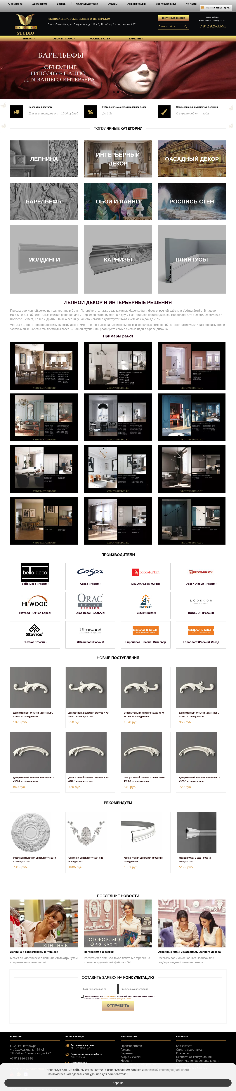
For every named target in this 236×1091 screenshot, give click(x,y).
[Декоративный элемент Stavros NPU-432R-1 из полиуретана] (201, 752)
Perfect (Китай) (146, 613)
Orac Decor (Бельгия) (90, 613)
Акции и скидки (136, 3)
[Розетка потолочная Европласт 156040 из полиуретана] (35, 832)
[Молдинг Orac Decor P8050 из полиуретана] (201, 832)
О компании (15, 3)
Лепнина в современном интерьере (34, 952)
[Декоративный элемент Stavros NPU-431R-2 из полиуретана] (145, 687)
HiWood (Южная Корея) (35, 613)
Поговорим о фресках (99, 952)
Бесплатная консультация (194, 1057)
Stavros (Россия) (35, 642)
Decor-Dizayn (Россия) (201, 583)
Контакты (191, 3)
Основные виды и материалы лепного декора (189, 952)
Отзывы (112, 3)
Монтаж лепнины (166, 3)
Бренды (61, 3)
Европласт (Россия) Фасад (201, 642)
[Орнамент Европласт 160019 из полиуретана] (90, 832)
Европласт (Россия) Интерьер (145, 642)
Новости (126, 1061)
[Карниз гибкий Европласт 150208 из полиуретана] (145, 832)
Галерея (126, 1050)
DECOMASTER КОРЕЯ (145, 583)
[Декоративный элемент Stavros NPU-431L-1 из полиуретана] (90, 687)
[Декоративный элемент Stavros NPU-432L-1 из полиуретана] (90, 752)
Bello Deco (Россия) (35, 583)
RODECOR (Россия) (201, 613)
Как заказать (184, 1046)
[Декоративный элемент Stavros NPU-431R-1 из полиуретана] (201, 687)
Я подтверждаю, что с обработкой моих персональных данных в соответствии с (119, 997)
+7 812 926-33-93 (212, 26)
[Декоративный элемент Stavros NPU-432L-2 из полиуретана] (35, 752)
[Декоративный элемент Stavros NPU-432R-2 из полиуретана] (145, 752)
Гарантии (127, 1053)
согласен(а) (109, 996)
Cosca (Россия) (90, 583)
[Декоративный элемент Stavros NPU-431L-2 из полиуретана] (35, 687)
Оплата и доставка (87, 3)
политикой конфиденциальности (116, 998)
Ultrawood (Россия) (90, 642)
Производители (131, 1046)
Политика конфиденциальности (197, 1061)
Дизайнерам (39, 3)
